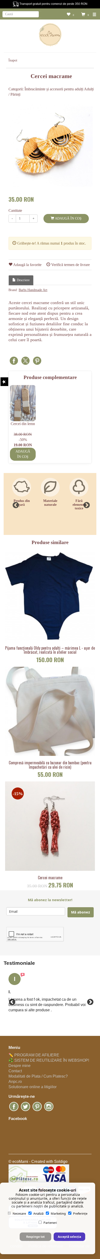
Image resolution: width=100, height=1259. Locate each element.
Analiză (38, 1213)
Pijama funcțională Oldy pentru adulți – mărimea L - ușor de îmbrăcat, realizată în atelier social (50, 650)
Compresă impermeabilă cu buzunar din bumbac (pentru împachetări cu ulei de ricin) (50, 765)
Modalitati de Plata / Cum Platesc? (38, 1076)
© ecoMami (18, 1161)
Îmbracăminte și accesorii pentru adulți (54, 89)
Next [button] (85, 504)
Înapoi (12, 60)
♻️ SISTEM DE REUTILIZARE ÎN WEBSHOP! (48, 1060)
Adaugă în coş (68, 218)
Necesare (19, 1213)
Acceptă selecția (69, 1237)
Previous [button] (14, 504)
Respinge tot (35, 1237)
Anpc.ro (15, 1081)
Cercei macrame (50, 878)
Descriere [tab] (23, 280)
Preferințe (80, 1213)
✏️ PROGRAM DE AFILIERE (33, 1055)
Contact (15, 1071)
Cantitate (15, 210)
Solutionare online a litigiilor (32, 1087)
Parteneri (50, 1222)
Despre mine (19, 1066)
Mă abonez (80, 912)
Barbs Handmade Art (33, 290)
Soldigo (60, 1161)
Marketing (58, 1213)
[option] (51, 145)
